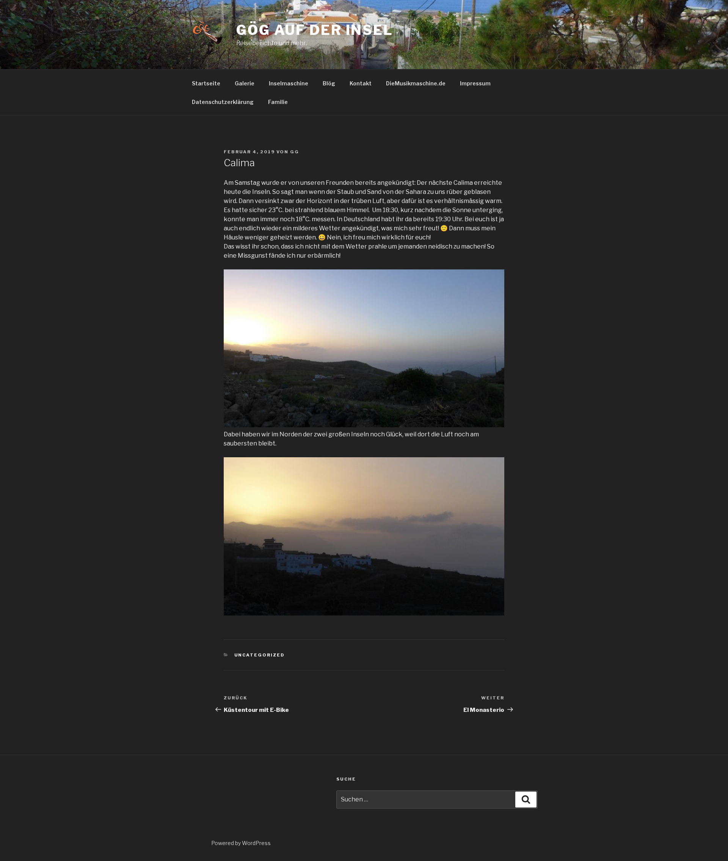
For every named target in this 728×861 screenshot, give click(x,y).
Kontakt (361, 83)
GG (294, 151)
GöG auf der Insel (314, 30)
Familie (278, 102)
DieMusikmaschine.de (416, 83)
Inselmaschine (288, 83)
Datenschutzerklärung (223, 102)
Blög (329, 83)
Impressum (475, 83)
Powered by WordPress (241, 843)
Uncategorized (259, 655)
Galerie (244, 83)
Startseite (206, 83)
